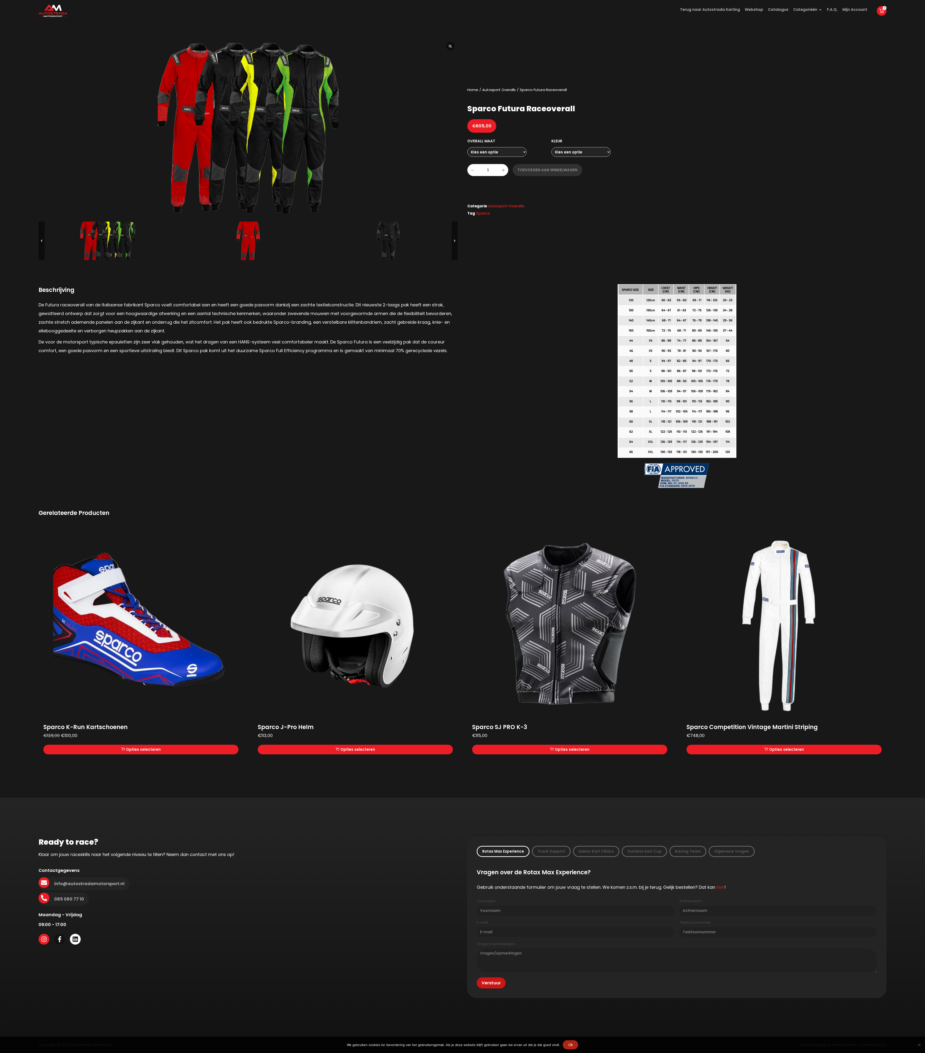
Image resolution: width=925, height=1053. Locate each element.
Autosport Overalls (499, 89)
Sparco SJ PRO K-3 (499, 727)
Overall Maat (481, 141)
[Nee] (919, 1044)
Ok (570, 1044)
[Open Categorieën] (820, 10)
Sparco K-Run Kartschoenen (85, 727)
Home (472, 89)
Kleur (556, 141)
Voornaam (486, 901)
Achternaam (690, 901)
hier (720, 887)
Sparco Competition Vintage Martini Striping (752, 727)
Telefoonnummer (695, 922)
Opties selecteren (143, 749)
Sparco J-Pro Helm (286, 727)
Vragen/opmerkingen (496, 944)
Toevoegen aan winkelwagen (547, 169)
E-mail (482, 922)
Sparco (483, 213)
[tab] (503, 851)
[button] (455, 241)
